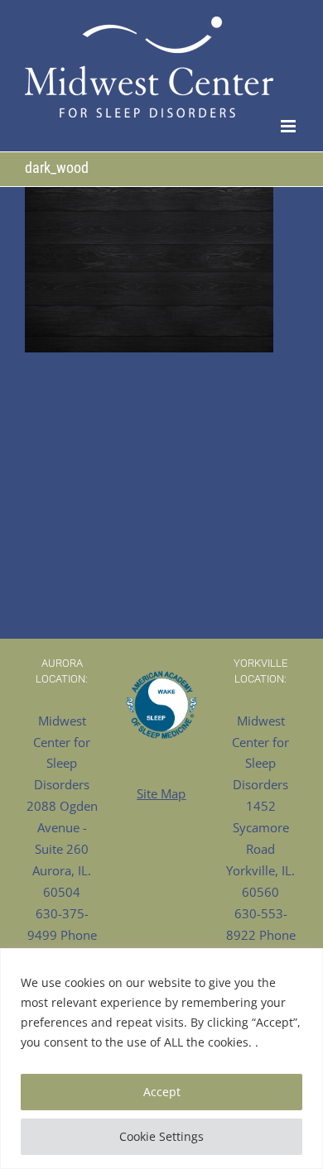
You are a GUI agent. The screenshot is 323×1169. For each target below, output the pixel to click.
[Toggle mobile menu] (289, 126)
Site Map (161, 793)
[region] (161, 1058)
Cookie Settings (161, 1136)
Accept (162, 1092)
